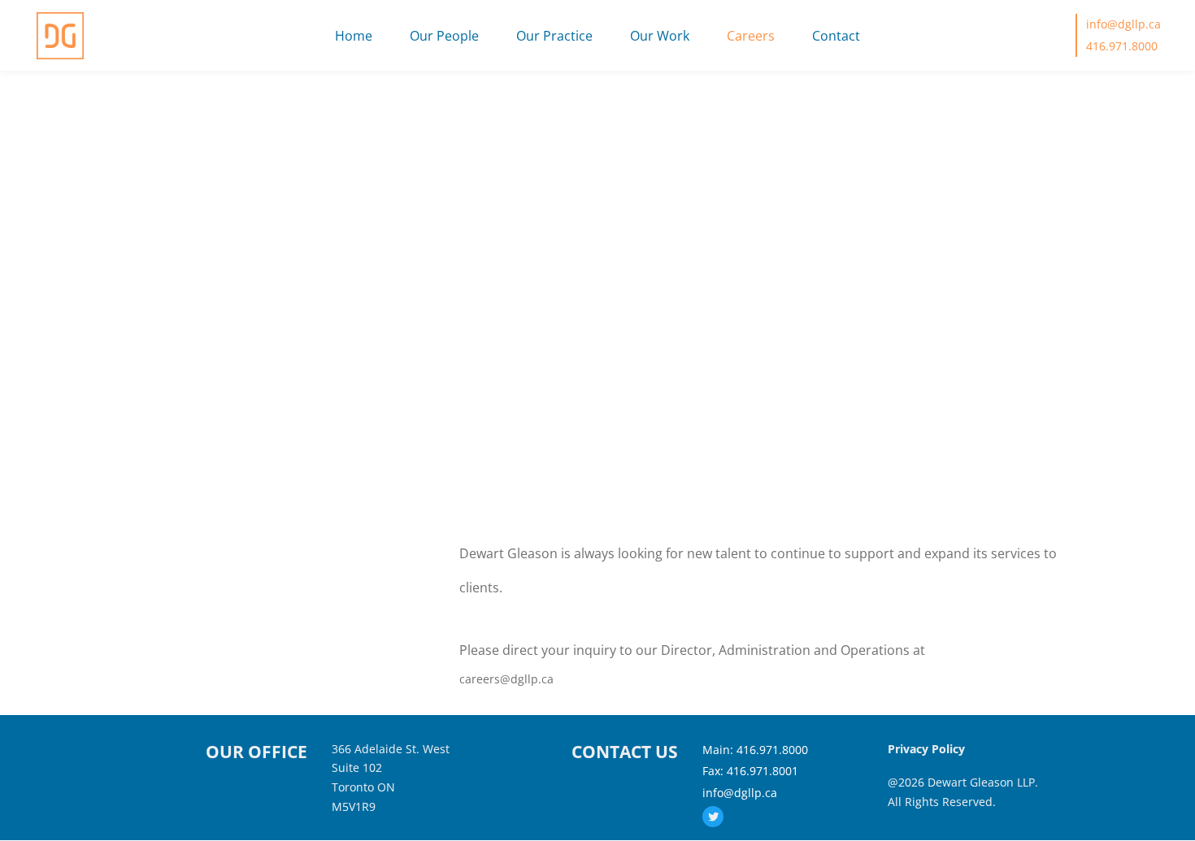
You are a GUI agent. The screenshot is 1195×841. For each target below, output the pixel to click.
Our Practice (554, 36)
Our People (444, 36)
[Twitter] (713, 816)
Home (353, 36)
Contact (836, 36)
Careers (751, 36)
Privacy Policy (926, 748)
